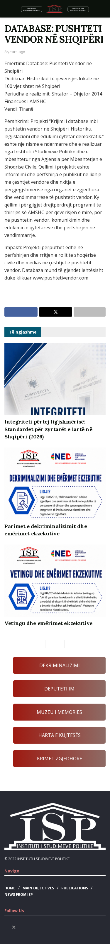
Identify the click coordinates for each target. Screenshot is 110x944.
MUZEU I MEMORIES (59, 712)
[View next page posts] (60, 644)
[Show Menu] (6, 9)
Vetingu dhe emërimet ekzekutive (48, 623)
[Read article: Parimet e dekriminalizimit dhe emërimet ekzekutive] (55, 483)
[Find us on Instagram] (21, 927)
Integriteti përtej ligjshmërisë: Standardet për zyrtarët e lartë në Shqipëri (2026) (48, 429)
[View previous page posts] (49, 644)
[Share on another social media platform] (90, 312)
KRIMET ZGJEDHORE (59, 758)
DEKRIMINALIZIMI (59, 665)
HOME (9, 888)
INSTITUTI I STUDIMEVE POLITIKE (43, 858)
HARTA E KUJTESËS (59, 735)
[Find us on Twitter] (14, 927)
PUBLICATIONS (74, 888)
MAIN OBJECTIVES (38, 888)
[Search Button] (103, 9)
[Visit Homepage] (55, 8)
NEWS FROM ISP (18, 894)
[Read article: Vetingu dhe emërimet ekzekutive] (55, 580)
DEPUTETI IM (59, 689)
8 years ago (14, 51)
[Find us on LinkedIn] (29, 927)
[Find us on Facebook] (6, 927)
